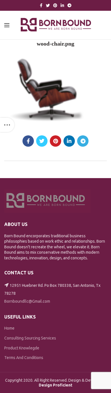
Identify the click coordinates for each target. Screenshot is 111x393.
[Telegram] (69, 5)
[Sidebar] (7, 125)
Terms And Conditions (23, 357)
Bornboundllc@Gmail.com (27, 301)
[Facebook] (41, 5)
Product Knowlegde (21, 348)
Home (9, 328)
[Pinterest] (55, 5)
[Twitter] (48, 5)
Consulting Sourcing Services (30, 338)
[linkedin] (62, 5)
